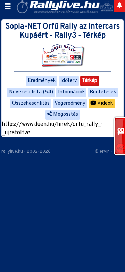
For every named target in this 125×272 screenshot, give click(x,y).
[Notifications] (119, 6)
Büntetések (103, 92)
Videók (104, 103)
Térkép (89, 80)
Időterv (68, 80)
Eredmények (42, 80)
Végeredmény (70, 103)
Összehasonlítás (31, 103)
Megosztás (65, 114)
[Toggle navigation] (7, 6)
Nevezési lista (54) (31, 92)
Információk (71, 92)
